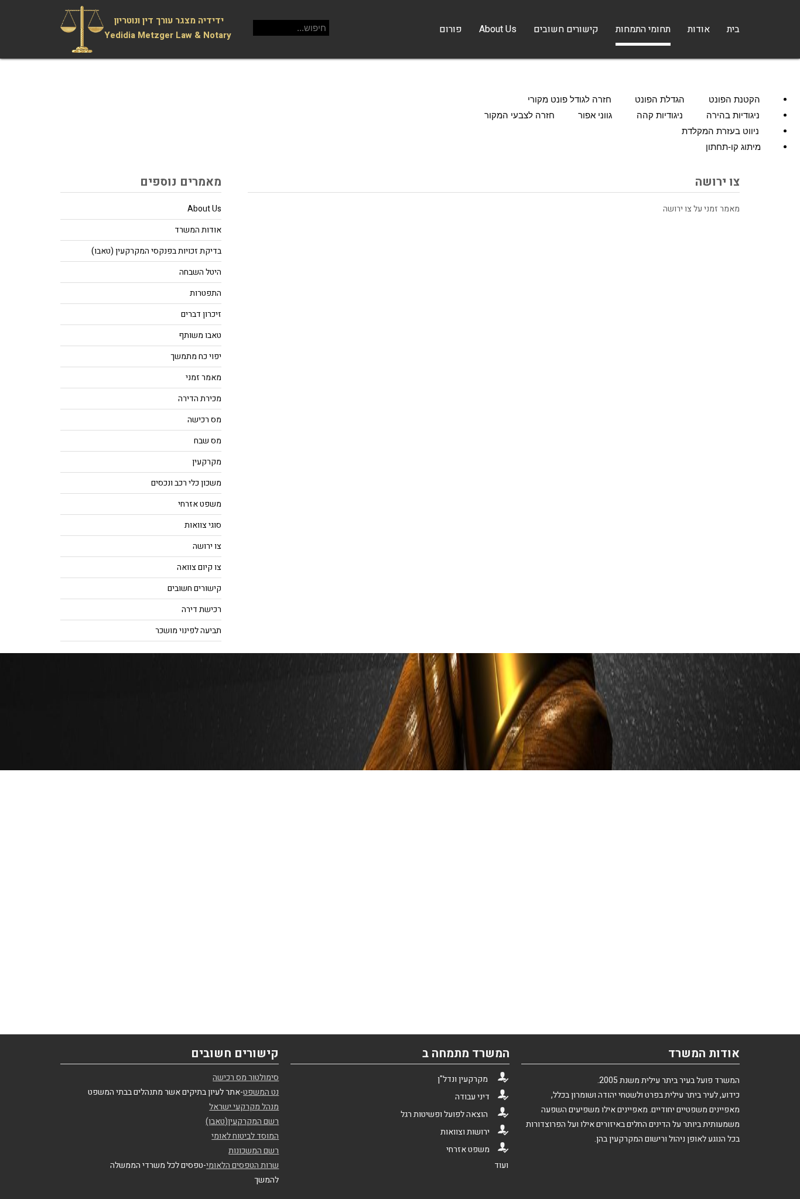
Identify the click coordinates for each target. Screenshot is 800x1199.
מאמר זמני (203, 377)
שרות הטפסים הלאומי (242, 1165)
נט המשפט (261, 1092)
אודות (699, 29)
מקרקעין (206, 462)
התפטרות (205, 293)
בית (733, 29)
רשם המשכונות (253, 1151)
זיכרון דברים (201, 314)
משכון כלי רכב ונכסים (186, 483)
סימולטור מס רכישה (246, 1077)
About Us (498, 29)
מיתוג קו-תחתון (734, 147)
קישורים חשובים (566, 29)
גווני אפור (596, 115)
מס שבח (207, 441)
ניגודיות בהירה (734, 115)
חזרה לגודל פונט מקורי (571, 99)
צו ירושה (207, 546)
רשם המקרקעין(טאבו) (242, 1121)
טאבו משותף (200, 335)
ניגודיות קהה (661, 115)
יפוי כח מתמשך (195, 356)
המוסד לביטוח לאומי (245, 1136)
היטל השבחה (200, 272)
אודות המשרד (198, 230)
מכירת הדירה (199, 398)
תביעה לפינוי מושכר (188, 630)
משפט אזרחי (199, 504)
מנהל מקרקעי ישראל (244, 1107)
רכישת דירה (201, 609)
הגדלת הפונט (661, 99)
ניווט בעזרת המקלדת (721, 131)
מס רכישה (204, 420)
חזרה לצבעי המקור (520, 115)
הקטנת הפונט (736, 99)
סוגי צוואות (202, 525)
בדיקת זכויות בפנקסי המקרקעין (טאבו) (156, 251)
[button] (400, 71)
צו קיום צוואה (199, 567)
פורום (450, 29)
